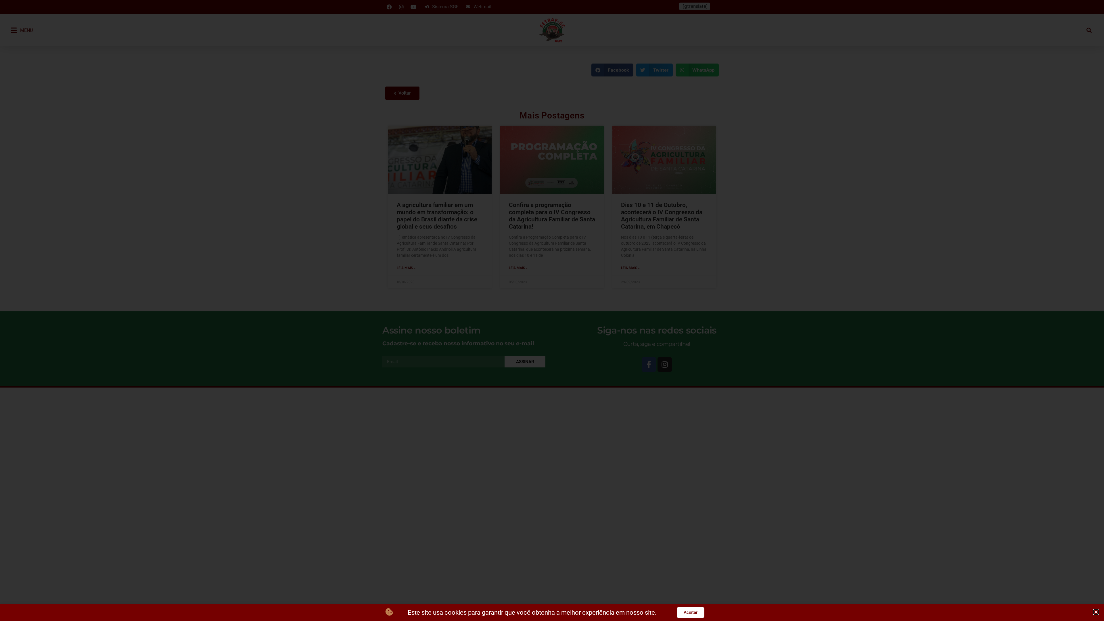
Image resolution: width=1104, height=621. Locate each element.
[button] (1096, 612)
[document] (552, 310)
